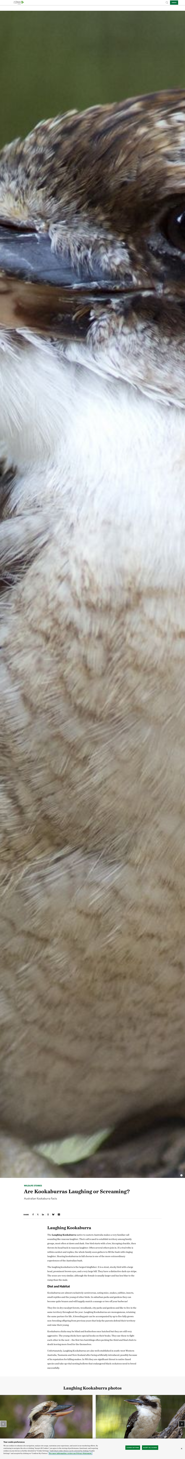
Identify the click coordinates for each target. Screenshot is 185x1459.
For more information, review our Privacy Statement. (70, 1453)
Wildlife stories (33, 1185)
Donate (174, 2)
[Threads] (48, 1215)
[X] (38, 1215)
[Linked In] (43, 1215)
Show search (167, 2)
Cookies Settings (132, 1447)
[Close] (181, 1448)
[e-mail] (59, 1215)
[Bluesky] (53, 1215)
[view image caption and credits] (181, 1174)
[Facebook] (33, 1215)
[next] (182, 1424)
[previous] (3, 1424)
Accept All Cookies (150, 1447)
